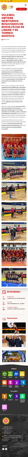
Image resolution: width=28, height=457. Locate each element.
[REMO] (16, 373)
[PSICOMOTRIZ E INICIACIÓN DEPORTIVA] (22, 396)
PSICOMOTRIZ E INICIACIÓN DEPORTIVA (22, 401)
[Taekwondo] (10, 396)
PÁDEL (23, 386)
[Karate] (16, 396)
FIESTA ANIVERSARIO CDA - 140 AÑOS (15, 303)
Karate (16, 399)
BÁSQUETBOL (4, 386)
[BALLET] (4, 407)
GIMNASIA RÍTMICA (10, 386)
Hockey (10, 377)
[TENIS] (4, 396)
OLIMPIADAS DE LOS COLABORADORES (16, 298)
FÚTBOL (4, 377)
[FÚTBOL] (4, 373)
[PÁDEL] (22, 382)
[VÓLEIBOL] (22, 373)
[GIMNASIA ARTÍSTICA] (16, 382)
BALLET (4, 410)
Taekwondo (10, 399)
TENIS (4, 399)
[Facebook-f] (3, 449)
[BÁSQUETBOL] (4, 382)
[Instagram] (6, 449)
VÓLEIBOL (22, 377)
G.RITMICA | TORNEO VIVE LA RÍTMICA (16, 309)
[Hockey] (10, 373)
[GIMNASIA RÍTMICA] (10, 382)
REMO (16, 377)
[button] (27, 1)
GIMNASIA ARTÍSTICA (17, 386)
